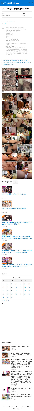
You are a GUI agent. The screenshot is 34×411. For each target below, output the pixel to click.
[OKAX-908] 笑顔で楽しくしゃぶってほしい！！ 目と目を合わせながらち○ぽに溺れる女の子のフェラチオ (17, 265)
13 (25, 287)
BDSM (13, 408)
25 (16, 294)
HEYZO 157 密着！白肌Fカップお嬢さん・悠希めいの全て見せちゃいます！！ (21, 353)
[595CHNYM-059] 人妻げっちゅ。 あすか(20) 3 (21, 388)
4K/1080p (28, 406)
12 (20, 287)
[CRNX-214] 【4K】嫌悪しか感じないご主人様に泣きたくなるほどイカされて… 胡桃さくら (17, 223)
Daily (18, 408)
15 (3, 290)
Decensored (19, 406)
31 (11, 297)
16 (7, 290)
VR (23, 406)
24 (11, 294)
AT (5, 23)
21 (29, 290)
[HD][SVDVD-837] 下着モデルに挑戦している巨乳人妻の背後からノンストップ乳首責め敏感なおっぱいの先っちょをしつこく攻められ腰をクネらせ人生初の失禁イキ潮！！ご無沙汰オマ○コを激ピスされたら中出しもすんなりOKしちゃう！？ (17, 237)
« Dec (3, 300)
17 (11, 290)
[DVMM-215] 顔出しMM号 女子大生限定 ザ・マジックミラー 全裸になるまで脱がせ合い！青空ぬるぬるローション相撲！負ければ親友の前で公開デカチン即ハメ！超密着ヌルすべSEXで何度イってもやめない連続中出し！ (21, 363)
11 (16, 287)
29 (3, 297)
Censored (12, 21)
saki (17, 404)
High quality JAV (10, 2)
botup (3, 13)
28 (29, 294)
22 (3, 294)
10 (11, 287)
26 (20, 294)
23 (7, 294)
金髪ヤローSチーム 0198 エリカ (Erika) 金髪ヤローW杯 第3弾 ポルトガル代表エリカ (21, 396)
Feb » (7, 300)
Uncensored (12, 406)
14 (29, 287)
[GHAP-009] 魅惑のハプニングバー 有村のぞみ (14, 194)
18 (16, 290)
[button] (30, 2)
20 (25, 290)
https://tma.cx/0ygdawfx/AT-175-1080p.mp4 (15, 60)
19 (20, 290)
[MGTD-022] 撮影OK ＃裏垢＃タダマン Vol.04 (21, 347)
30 (7, 297)
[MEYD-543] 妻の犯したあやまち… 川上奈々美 (14, 208)
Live (21, 408)
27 (25, 294)
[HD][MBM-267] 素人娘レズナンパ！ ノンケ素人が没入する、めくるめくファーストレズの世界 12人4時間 (17, 251)
